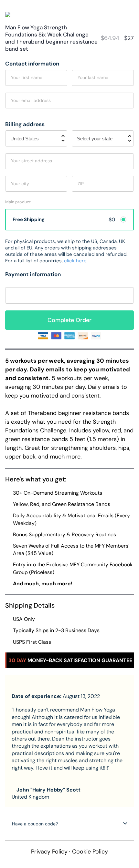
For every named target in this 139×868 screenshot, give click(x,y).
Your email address (31, 100)
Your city (20, 184)
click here (75, 260)
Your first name (26, 77)
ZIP (81, 184)
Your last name (93, 77)
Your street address (31, 161)
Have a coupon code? (35, 824)
